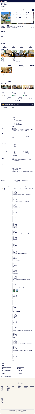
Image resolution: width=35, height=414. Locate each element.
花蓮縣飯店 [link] (8, 391)
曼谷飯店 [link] (2, 400)
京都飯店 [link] (2, 391)
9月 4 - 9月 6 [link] (21, 47)
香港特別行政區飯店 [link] (8, 388)
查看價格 (9, 65)
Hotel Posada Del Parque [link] (20, 370)
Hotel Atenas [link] (18, 366)
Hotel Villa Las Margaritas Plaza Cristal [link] (6, 367)
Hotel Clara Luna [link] (4, 369)
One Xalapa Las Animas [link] (4, 366)
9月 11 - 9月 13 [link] (30, 47)
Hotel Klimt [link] (3, 373)
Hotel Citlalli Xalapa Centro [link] (20, 369)
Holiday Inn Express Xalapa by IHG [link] (6, 371)
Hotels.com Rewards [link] (32, 386)
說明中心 (27, 1)
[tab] (3, 365)
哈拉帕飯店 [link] (8, 376)
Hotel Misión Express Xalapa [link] (20, 367)
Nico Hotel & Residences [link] (20, 373)
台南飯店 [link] (2, 387)
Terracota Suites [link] (19, 372)
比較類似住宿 (18, 100)
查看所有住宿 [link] (3, 3)
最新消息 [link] (19, 385)
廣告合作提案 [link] (19, 386)
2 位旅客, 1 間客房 (25, 10)
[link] (32, 3)
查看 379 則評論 (15, 360)
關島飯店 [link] (7, 386)
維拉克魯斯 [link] (6, 376)
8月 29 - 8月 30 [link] (4, 47)
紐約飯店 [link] (2, 402)
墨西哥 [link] (3, 376)
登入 (33, 1)
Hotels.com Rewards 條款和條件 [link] (26, 387)
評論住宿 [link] (13, 386)
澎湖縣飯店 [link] (8, 389)
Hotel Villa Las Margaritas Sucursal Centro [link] (7, 370)
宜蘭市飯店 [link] (2, 390)
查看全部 (2, 36)
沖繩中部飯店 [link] (8, 390)
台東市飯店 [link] (2, 389)
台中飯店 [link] (2, 388)
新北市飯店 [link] (2, 399)
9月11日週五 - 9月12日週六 (16, 10)
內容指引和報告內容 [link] (26, 386)
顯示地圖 (14, 117)
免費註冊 (32, 104)
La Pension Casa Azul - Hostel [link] (20, 371)
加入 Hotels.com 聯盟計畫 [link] (20, 383)
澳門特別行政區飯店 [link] (8, 387)
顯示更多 (13, 137)
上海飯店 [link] (2, 401)
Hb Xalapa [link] (3, 368)
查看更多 (13, 126)
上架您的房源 (24, 1)
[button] (15, 16)
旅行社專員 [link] (19, 387)
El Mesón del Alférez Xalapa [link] (5, 372)
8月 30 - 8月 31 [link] (13, 47)
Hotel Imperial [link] (19, 368)
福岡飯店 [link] (2, 398)
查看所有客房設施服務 (14, 155)
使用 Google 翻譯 (15, 193)
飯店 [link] (1, 376)
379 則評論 (3, 189)
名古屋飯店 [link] (2, 403)
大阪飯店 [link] (2, 386)
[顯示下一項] (33, 92)
